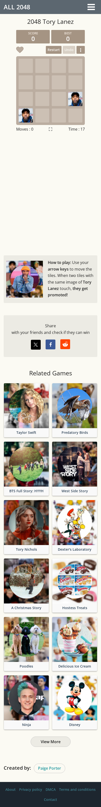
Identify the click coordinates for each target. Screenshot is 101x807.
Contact (50, 799)
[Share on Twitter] (36, 345)
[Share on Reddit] (65, 344)
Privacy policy (30, 789)
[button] (80, 50)
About (10, 789)
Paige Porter (49, 768)
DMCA (51, 789)
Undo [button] (69, 49)
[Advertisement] (50, 192)
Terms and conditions (77, 789)
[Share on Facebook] (50, 344)
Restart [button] (54, 49)
